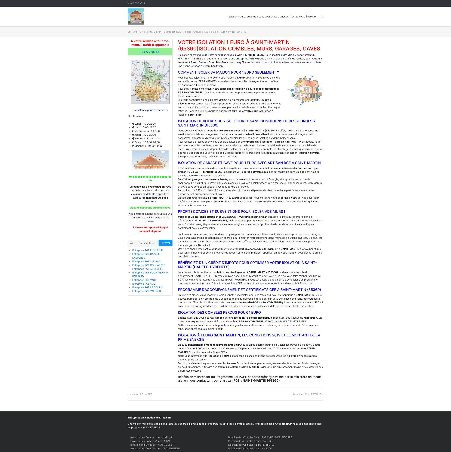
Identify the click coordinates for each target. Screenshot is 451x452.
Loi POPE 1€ (134, 31)
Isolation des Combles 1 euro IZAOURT (250, 440)
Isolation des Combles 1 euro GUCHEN (152, 444)
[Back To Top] (442, 443)
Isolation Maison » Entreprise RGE (162, 31)
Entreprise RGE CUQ (144, 283)
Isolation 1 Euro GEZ (140, 394)
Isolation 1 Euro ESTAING (307, 394)
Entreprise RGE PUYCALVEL (148, 250)
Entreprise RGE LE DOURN (147, 287)
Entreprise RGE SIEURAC (146, 261)
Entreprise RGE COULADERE (148, 265)
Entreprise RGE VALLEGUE (147, 291)
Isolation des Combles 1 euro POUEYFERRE (155, 448)
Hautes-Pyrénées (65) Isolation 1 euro (204, 31)
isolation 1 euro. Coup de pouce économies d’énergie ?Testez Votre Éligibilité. (272, 16)
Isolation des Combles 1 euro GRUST (151, 437)
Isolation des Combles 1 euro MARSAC (250, 448)
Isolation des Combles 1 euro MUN (150, 440)
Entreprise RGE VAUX (144, 279)
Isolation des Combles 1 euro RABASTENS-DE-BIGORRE (260, 437)
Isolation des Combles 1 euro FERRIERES (251, 444)
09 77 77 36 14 (137, 3)
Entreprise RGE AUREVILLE (147, 268)
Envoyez (166, 242)
